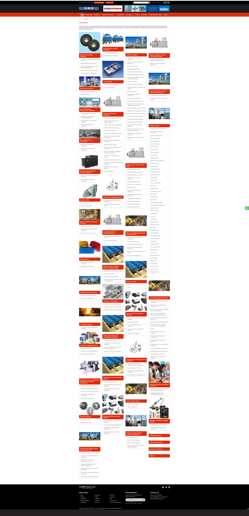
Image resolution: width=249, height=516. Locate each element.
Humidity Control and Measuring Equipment (89, 121)
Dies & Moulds (107, 82)
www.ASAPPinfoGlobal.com (157, 498)
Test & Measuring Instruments (159, 298)
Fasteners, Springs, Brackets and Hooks (112, 205)
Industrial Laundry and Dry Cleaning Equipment (112, 385)
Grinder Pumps (154, 196)
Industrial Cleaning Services (110, 381)
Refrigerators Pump (155, 235)
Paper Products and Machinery (134, 368)
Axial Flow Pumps (155, 152)
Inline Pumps (154, 213)
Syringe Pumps (154, 263)
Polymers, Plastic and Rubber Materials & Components (158, 60)
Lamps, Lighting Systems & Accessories (133, 94)
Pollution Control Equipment (134, 440)
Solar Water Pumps (155, 144)
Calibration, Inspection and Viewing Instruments (159, 301)
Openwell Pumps (155, 233)
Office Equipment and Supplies (134, 122)
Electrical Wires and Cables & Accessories (88, 262)
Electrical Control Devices (110, 130)
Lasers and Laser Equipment (134, 98)
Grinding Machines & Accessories (135, 174)
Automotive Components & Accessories (87, 145)
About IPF (112, 495)
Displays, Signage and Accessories (135, 74)
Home (82, 14)
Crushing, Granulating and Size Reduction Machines (88, 464)
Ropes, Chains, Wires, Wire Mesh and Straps (136, 252)
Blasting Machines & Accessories (88, 63)
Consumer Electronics (132, 66)
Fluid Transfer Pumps (156, 183)
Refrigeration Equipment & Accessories (87, 125)
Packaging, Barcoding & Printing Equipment (136, 360)
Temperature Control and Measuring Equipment (159, 345)
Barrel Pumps (154, 155)
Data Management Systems (133, 69)
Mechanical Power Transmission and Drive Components (112, 280)
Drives (129, 287)
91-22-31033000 (82, 2)
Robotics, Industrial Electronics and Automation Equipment (112, 347)
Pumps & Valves (154, 125)
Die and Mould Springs (109, 87)
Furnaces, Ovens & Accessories (88, 233)
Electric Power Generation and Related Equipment (111, 121)
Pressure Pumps (154, 149)
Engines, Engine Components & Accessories (88, 149)
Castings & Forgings (86, 324)
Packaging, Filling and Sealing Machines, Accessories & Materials (135, 364)
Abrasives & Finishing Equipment (86, 55)
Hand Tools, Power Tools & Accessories (133, 178)
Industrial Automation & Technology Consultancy (110, 336)
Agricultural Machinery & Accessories (90, 453)
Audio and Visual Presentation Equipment (134, 58)
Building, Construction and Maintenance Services (87, 460)
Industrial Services (131, 91)
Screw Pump (154, 241)
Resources (129, 14)
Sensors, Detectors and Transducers (112, 351)
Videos (137, 14)
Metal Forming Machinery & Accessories (134, 190)
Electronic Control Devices (110, 144)
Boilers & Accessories (86, 226)
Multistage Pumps (155, 230)
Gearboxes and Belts (109, 273)
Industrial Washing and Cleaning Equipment (111, 389)
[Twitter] (166, 3)
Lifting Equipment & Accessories (135, 244)
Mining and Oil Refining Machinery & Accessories (89, 473)
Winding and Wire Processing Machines (111, 167)
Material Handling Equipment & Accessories (134, 247)
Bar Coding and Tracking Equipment (136, 375)
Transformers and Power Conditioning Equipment (113, 163)
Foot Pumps (153, 185)
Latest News (89, 14)
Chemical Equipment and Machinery (89, 385)
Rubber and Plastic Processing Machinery (158, 64)
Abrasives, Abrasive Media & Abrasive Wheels (90, 60)
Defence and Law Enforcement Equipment (111, 421)
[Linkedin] (168, 3)
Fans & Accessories (85, 203)
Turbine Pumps (154, 266)
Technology (120, 14)
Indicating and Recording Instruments (160, 322)
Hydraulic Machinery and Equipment (113, 306)
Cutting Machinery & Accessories (135, 172)
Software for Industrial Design (88, 295)
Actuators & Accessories (110, 340)
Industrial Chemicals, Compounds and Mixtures (136, 87)
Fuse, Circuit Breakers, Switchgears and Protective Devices (112, 152)
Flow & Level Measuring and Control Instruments (159, 318)
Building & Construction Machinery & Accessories (89, 456)
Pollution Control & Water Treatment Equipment (134, 433)
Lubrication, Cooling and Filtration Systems (135, 329)
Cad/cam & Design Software (88, 292)
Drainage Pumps (154, 271)
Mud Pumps (153, 227)
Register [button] (158, 2)
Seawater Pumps (155, 244)
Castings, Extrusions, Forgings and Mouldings (89, 328)
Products (97, 14)
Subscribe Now (98, 2)
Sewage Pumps (154, 249)
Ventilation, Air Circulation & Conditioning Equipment (88, 117)
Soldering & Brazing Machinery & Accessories (158, 428)
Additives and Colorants (86, 348)
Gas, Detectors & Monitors (110, 240)
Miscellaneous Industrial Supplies (135, 119)
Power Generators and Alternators (159, 95)
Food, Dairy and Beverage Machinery (90, 388)
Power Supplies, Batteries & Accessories (87, 180)
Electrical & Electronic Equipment (109, 114)
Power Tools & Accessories (133, 201)
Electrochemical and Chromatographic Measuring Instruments (160, 310)
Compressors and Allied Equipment (112, 304)
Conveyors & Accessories (133, 241)
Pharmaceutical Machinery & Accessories (88, 395)
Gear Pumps (153, 194)
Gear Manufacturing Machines (111, 276)
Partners (97, 502)
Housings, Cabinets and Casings (134, 84)
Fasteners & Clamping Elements (112, 197)
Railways (152, 456)
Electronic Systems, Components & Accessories (112, 148)
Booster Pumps (154, 157)
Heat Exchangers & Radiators (111, 55)
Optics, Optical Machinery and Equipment (134, 125)
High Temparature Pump (156, 202)
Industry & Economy (108, 14)
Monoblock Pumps (155, 224)
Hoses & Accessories (132, 406)
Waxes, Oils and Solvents (133, 333)
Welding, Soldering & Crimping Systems (159, 421)
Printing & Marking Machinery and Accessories (135, 371)
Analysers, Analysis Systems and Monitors (158, 357)
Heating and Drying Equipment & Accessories (89, 229)
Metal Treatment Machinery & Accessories (134, 195)
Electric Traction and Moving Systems (113, 125)
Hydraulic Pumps (155, 208)
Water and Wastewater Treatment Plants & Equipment (135, 446)
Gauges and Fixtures (132, 81)
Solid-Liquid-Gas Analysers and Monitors (158, 340)
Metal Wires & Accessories (87, 266)
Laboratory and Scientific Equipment (89, 391)
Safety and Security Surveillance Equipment (111, 432)
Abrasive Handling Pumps (157, 135)
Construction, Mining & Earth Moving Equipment (89, 449)
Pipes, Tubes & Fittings (132, 404)
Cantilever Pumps (155, 163)
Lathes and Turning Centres (134, 181)
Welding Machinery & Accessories (159, 424)
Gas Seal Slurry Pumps (156, 191)
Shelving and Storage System (134, 255)
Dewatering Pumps (155, 171)
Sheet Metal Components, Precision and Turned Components (135, 129)
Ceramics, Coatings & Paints (88, 345)
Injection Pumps (154, 210)
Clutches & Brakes (85, 416)
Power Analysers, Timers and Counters (158, 332)
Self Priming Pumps (155, 246)
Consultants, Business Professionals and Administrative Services (159, 389)
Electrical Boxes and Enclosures (111, 127)
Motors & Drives (131, 281)
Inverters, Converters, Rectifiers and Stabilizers (90, 176)
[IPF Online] (89, 8)
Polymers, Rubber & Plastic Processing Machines (158, 55)
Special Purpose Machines (133, 206)
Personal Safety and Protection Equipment (111, 428)
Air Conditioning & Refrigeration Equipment (87, 109)
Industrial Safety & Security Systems (111, 417)
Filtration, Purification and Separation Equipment (136, 318)
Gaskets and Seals (85, 94)
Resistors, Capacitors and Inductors (112, 159)
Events (166, 14)
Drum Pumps (154, 180)
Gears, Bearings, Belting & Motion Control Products (111, 267)
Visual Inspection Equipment (157, 354)
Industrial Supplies (132, 55)
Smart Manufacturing (155, 14)
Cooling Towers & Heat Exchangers (110, 49)
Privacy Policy (113, 500)
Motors (129, 284)
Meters (152, 329)
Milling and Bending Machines (134, 198)
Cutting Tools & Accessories (134, 169)
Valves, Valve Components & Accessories (157, 132)
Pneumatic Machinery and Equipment (113, 309)
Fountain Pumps (154, 188)
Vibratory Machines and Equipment (89, 70)
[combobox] (137, 3)
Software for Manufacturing (87, 298)
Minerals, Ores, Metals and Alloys (135, 116)
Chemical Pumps (154, 166)
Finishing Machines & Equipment (89, 73)
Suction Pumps (154, 258)
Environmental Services (133, 437)
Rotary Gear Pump (155, 238)
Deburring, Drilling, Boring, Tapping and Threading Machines (89, 67)
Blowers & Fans (84, 200)
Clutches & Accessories (86, 419)
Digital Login (89, 2)
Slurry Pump (153, 252)
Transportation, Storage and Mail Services (135, 138)
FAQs (111, 498)
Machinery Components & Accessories (136, 108)
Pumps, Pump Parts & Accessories (159, 128)
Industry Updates (84, 500)
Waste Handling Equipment (133, 442)
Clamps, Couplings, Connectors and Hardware (112, 200)
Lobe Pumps (154, 219)
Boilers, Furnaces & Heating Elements (88, 222)
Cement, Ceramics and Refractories (89, 351)
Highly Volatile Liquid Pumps (157, 205)
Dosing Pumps (154, 177)
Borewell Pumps (154, 146)
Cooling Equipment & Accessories (89, 113)
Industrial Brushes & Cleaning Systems (112, 378)
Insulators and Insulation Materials (112, 425)
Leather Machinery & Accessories (135, 101)
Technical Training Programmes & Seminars (159, 385)
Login (153, 2)
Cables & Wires (84, 259)
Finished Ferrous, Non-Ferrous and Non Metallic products (135, 78)
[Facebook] (164, 3)
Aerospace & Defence (156, 449)
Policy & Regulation (155, 435)
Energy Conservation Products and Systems (159, 98)
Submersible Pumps (155, 138)
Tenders (97, 500)
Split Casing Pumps (155, 255)
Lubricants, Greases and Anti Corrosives (134, 325)
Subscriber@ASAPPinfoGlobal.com (158, 497)
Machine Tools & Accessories (134, 184)
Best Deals (144, 14)
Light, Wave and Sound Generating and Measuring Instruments (135, 104)
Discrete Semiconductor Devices (112, 118)
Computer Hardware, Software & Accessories (135, 62)
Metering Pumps (155, 221)
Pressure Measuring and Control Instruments (158, 336)
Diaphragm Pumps (155, 174)
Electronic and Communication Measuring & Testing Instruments (159, 314)
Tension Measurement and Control (159, 348)
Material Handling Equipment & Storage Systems (135, 233)
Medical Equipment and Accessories (135, 113)
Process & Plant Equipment (87, 398)
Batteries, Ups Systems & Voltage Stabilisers (88, 171)
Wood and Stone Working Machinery (89, 476)
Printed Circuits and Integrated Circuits (111, 156)
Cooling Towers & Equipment (111, 52)
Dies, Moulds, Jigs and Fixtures (111, 84)
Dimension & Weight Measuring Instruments (158, 305)
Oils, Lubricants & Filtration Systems (134, 314)
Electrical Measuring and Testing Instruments (112, 136)
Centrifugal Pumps (155, 141)
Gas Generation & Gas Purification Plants (110, 232)
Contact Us (112, 497)
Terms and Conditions (115, 502)
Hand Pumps (154, 199)
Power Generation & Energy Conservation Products (158, 91)
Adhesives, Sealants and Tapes (88, 91)
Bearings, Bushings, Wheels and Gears (113, 271)
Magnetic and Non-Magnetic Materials (136, 110)
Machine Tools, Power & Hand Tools (135, 165)
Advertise (109, 2)
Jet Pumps (153, 216)
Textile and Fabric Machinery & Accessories (134, 133)
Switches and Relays (109, 171)
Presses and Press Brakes (133, 204)
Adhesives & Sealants (86, 88)
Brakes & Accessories (86, 422)
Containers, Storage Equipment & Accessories (135, 238)
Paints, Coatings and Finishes (88, 354)
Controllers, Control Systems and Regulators (112, 343)
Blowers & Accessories (86, 205)
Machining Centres (131, 187)
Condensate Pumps (155, 169)
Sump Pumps (154, 260)
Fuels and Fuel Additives (133, 322)
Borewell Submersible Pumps (158, 160)
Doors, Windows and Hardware (134, 71)
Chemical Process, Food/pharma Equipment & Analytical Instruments (89, 381)
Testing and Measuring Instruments (159, 351)
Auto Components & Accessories (86, 140)
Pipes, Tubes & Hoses (132, 401)
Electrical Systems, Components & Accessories (112, 141)
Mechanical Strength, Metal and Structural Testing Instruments (158, 325)
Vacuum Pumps (154, 269)
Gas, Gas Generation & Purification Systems (112, 237)
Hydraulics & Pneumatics (110, 301)
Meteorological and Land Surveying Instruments (89, 469)
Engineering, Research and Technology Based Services (157, 393)
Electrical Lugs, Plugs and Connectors (113, 133)
